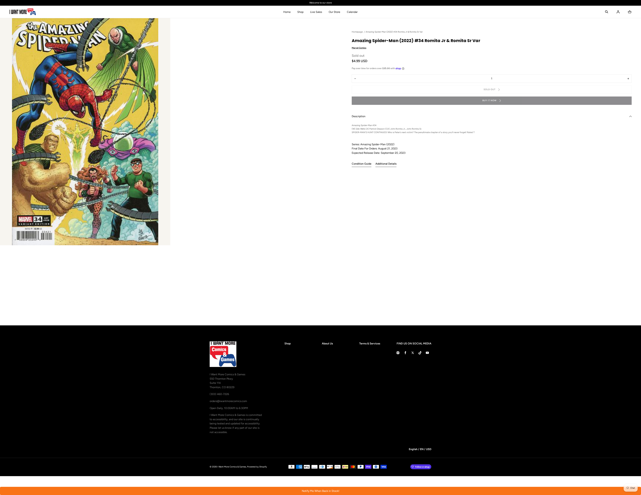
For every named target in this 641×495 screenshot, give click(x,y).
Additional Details (385, 163)
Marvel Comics (359, 48)
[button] (607, 12)
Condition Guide (361, 163)
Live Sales (316, 12)
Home (287, 12)
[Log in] (618, 12)
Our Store (334, 12)
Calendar (352, 12)
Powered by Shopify (257, 466)
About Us (327, 343)
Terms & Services (369, 343)
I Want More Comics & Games (231, 466)
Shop (300, 12)
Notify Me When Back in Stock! (320, 490)
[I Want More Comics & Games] (22, 12)
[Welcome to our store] (320, 3)
